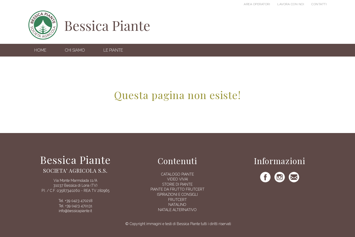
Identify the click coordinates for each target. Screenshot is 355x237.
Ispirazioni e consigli (177, 194)
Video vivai (177, 179)
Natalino (177, 205)
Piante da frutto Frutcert (177, 189)
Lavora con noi (290, 4)
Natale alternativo (177, 210)
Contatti (319, 4)
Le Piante (113, 50)
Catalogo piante (177, 174)
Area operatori (257, 4)
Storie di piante (177, 184)
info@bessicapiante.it (75, 211)
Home (40, 50)
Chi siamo (75, 50)
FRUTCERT (177, 200)
